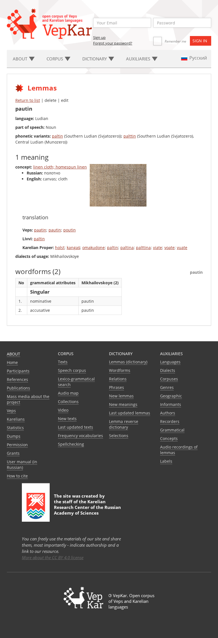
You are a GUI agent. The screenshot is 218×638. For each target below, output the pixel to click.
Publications (18, 388)
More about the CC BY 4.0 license (52, 557)
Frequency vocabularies (80, 435)
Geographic (171, 396)
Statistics (15, 427)
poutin (69, 230)
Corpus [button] (55, 59)
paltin (57, 136)
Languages (170, 362)
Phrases (116, 387)
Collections (68, 401)
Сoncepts (169, 438)
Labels (166, 461)
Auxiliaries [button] (138, 59)
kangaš (73, 247)
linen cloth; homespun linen (60, 167)
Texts (63, 362)
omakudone (93, 247)
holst (59, 247)
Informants (170, 404)
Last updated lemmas (129, 413)
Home (12, 362)
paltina (127, 247)
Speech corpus (72, 370)
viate (157, 247)
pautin (55, 230)
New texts (67, 418)
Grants (13, 453)
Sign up (99, 37)
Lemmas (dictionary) (128, 362)
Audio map (68, 393)
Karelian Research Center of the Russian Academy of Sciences (87, 507)
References (17, 379)
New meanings (123, 404)
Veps (11, 410)
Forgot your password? (112, 43)
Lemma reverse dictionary (123, 424)
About (13, 354)
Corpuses (169, 379)
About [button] (20, 59)
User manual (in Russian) (22, 464)
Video (63, 410)
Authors (167, 413)
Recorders (169, 421)
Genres (167, 387)
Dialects (167, 370)
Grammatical (172, 430)
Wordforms (119, 370)
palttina (143, 247)
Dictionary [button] (95, 59)
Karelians (16, 419)
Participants (18, 371)
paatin (40, 230)
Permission (17, 444)
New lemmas (121, 396)
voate (169, 247)
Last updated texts (75, 427)
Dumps (13, 436)
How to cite (17, 476)
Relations (118, 379)
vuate (182, 247)
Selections (118, 435)
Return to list (27, 100)
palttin (129, 136)
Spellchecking (71, 444)
